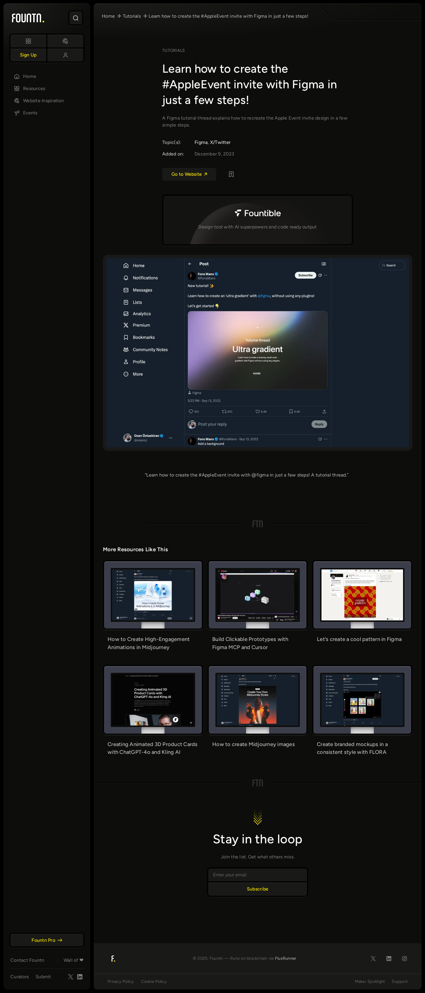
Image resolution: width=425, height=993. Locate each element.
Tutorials (173, 50)
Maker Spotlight (370, 981)
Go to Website (186, 174)
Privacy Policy (121, 981)
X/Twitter (220, 142)
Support (400, 981)
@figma (260, 475)
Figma (201, 142)
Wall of (73, 960)
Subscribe (257, 889)
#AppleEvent (212, 475)
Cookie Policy (154, 981)
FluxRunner (286, 958)
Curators (19, 976)
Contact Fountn (27, 960)
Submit (43, 976)
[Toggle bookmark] (231, 174)
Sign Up (28, 55)
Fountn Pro (43, 940)
